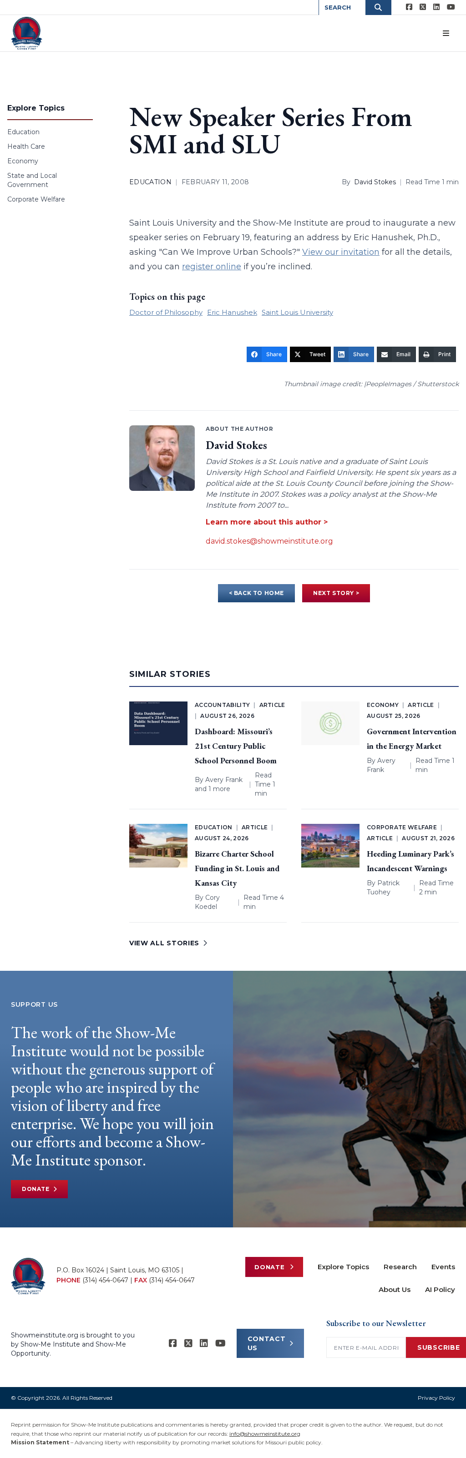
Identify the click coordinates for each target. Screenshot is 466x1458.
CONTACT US (267, 1343)
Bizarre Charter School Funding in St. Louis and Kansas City (237, 868)
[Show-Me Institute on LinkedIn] (436, 7)
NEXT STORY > (336, 593)
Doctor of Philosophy (166, 312)
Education (23, 132)
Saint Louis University (297, 312)
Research (400, 1266)
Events (443, 1266)
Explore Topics (343, 1266)
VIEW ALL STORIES (164, 943)
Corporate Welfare (36, 199)
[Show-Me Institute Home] (26, 33)
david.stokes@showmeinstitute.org (269, 541)
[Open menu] (446, 33)
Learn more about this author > (267, 522)
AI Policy (440, 1289)
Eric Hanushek (232, 312)
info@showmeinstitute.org (264, 1433)
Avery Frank (224, 780)
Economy (22, 161)
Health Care (26, 146)
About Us (394, 1289)
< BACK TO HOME (256, 593)
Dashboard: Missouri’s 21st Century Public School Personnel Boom (236, 746)
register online (211, 267)
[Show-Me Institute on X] (423, 7)
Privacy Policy (436, 1397)
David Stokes (375, 182)
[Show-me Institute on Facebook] (409, 7)
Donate (36, 1189)
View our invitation (341, 252)
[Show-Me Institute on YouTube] (451, 7)
